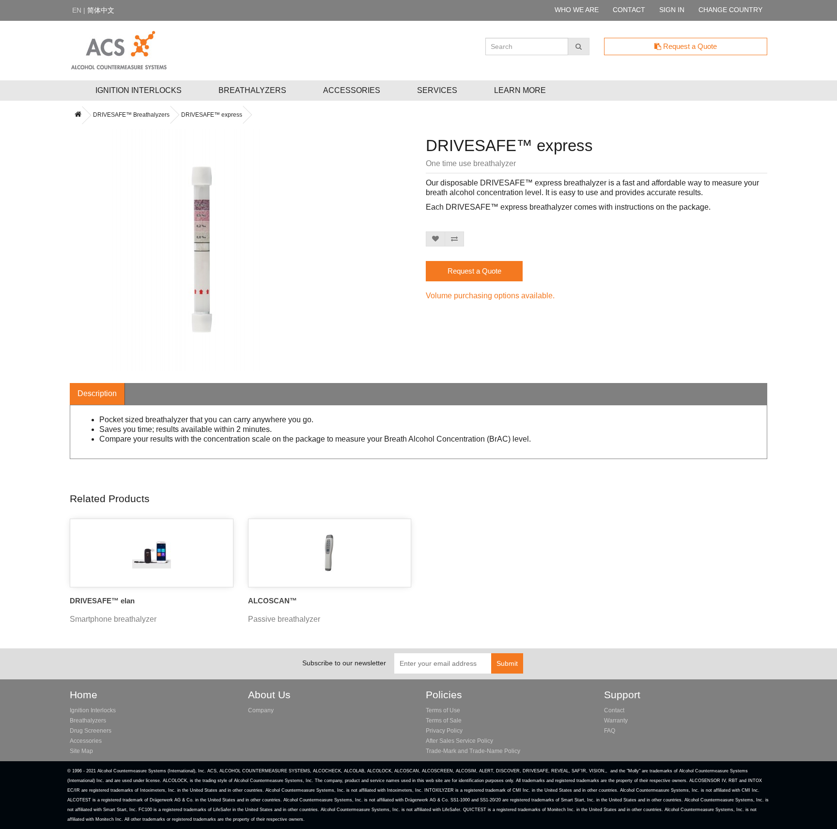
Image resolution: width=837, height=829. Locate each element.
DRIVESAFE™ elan (102, 601)
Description (97, 393)
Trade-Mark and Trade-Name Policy (473, 751)
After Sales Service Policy (459, 740)
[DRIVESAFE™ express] (193, 250)
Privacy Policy (444, 730)
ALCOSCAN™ (272, 601)
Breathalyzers (252, 90)
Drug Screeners (90, 730)
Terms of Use (443, 710)
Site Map (81, 751)
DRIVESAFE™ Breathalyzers (131, 114)
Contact (614, 710)
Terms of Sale (444, 720)
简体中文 (100, 10)
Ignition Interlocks (138, 90)
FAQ (609, 730)
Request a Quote (689, 46)
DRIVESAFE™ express (211, 114)
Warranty (616, 720)
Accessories (351, 90)
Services (437, 90)
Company (261, 710)
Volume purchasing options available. (490, 296)
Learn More (520, 90)
